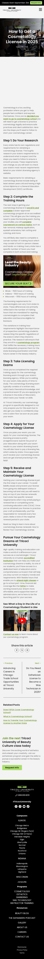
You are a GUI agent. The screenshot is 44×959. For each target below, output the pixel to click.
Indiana (22, 858)
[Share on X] (22, 650)
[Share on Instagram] (27, 650)
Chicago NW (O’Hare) (22, 834)
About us (22, 927)
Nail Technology (22, 900)
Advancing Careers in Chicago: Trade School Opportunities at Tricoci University (11, 678)
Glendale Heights (22, 836)
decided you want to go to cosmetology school (21, 117)
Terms (22, 953)
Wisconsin (22, 876)
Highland (22, 872)
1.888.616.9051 (23, 795)
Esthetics (22, 894)
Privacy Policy (22, 950)
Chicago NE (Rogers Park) (22, 831)
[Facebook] (20, 806)
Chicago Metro (22, 825)
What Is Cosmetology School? (17, 716)
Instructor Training (22, 903)
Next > (38, 663)
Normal (22, 845)
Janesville (22, 882)
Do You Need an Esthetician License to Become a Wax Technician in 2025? (33, 680)
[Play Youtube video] (22, 620)
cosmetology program (28, 342)
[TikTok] (28, 806)
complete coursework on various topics (17, 223)
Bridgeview (22, 828)
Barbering (22, 897)
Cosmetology (22, 27)
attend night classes (26, 580)
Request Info (36, 3)
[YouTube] (24, 806)
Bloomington (22, 866)
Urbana (22, 853)
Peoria (22, 848)
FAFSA (23, 586)
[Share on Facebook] (17, 650)
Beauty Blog (22, 913)
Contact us (22, 936)
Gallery (22, 922)
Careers (22, 932)
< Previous (8, 663)
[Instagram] (16, 806)
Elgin (22, 839)
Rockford (22, 850)
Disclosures (22, 947)
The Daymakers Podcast (22, 918)
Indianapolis (22, 863)
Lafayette (22, 869)
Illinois (22, 820)
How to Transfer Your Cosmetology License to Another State (20, 721)
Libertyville (22, 842)
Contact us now (11, 634)
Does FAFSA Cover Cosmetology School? (18, 711)
